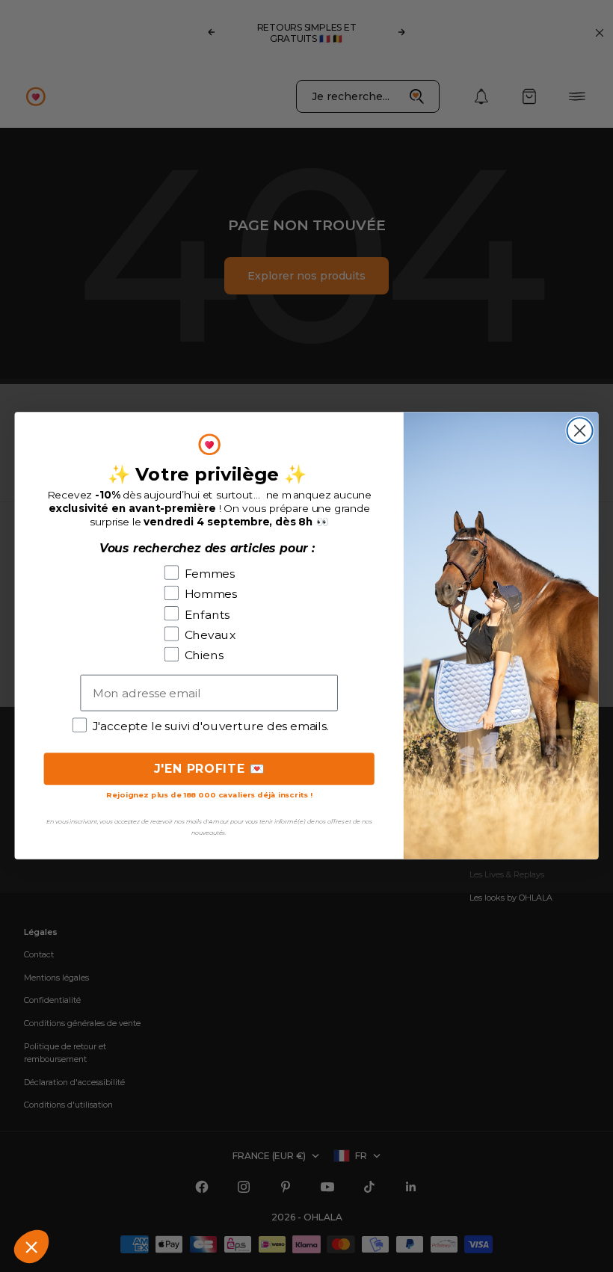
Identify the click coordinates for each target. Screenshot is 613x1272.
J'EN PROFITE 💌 (209, 769)
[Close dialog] (580, 431)
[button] (31, 1247)
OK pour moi (127, 1196)
